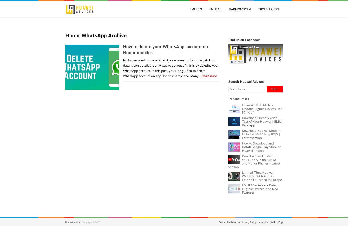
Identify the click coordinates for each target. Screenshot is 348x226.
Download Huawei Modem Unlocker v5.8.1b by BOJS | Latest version (261, 134)
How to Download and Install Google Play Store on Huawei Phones (261, 147)
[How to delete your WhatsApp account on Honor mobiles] (92, 67)
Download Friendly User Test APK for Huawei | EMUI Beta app (262, 121)
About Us (263, 222)
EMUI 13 (196, 9)
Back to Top (276, 222)
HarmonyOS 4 (240, 9)
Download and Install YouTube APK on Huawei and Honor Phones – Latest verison (254, 161)
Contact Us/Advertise (230, 222)
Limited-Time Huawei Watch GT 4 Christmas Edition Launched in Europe (262, 176)
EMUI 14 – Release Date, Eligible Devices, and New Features (260, 189)
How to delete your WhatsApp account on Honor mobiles (165, 49)
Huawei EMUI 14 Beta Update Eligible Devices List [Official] (262, 108)
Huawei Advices (73, 222)
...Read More (208, 76)
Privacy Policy (249, 222)
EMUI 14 (215, 9)
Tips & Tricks (268, 9)
